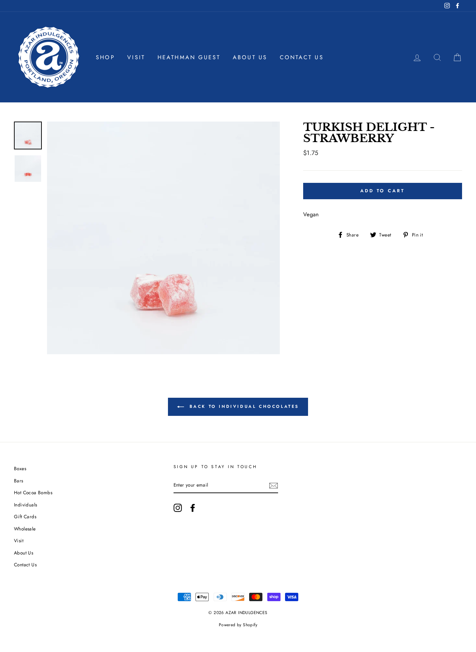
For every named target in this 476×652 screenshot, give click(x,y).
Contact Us (302, 57)
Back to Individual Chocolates (243, 406)
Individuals (25, 504)
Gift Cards (25, 516)
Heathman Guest (189, 57)
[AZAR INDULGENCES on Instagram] (178, 508)
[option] (163, 238)
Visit (136, 57)
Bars (18, 480)
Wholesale (25, 528)
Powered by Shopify (238, 625)
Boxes (20, 468)
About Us (250, 57)
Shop (105, 57)
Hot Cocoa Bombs (33, 492)
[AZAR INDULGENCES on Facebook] (193, 508)
